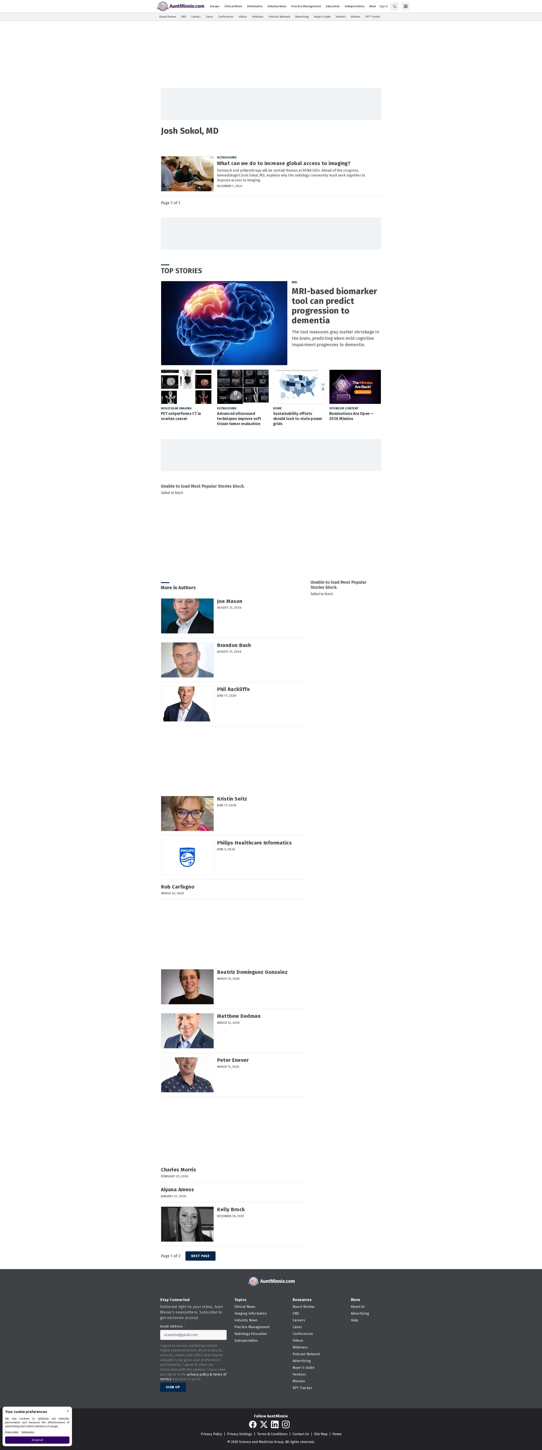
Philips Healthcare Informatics (254, 843)
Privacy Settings (239, 1434)
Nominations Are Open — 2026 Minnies (351, 416)
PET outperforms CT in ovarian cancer (181, 416)
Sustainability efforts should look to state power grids (297, 418)
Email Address (172, 1326)
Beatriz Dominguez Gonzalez (252, 972)
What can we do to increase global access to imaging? (283, 163)
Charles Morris (178, 1170)
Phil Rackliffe (233, 689)
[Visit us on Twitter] (264, 1424)
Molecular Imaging (176, 408)
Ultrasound (226, 157)
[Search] (394, 6)
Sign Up (173, 1387)
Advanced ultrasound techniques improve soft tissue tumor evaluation (239, 418)
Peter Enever (233, 1060)
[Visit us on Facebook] (253, 1424)
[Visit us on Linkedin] (275, 1424)
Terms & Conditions (272, 1434)
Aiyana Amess (177, 1190)
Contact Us (300, 1434)
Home (277, 408)
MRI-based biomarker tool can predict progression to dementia (334, 305)
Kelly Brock (231, 1209)
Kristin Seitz (232, 799)
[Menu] (405, 6)
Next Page (200, 1256)
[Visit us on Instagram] (286, 1424)
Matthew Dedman (238, 1016)
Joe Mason (229, 601)
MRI (294, 282)
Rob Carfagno (177, 887)
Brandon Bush (234, 645)
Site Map (321, 1434)
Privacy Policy (211, 1434)
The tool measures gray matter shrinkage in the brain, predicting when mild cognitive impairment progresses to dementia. (335, 338)
